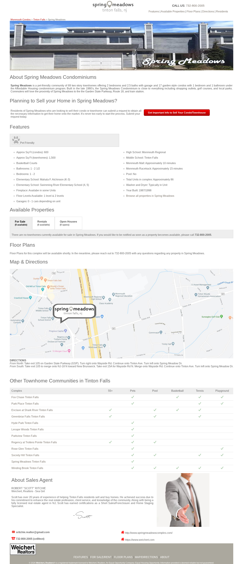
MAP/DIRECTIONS (146, 557)
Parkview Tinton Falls (24, 435)
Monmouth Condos (21, 19)
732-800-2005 (195, 5)
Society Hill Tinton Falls (25, 455)
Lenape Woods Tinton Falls (27, 429)
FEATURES (81, 557)
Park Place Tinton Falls (25, 403)
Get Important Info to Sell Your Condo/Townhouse (177, 112)
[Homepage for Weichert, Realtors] (23, 554)
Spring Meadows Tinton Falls (28, 461)
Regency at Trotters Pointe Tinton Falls (34, 442)
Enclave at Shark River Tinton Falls (32, 410)
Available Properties (173, 11)
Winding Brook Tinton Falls (27, 468)
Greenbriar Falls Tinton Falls (28, 416)
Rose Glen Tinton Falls (24, 448)
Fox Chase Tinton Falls (25, 397)
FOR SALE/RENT (101, 557)
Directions (208, 11)
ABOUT (164, 557)
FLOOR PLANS (123, 557)
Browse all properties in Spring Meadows (150, 195)
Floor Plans (193, 11)
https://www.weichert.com (139, 539)
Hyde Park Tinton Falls (24, 423)
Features (154, 11)
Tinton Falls (39, 19)
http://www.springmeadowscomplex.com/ (148, 532)
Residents (222, 11)
